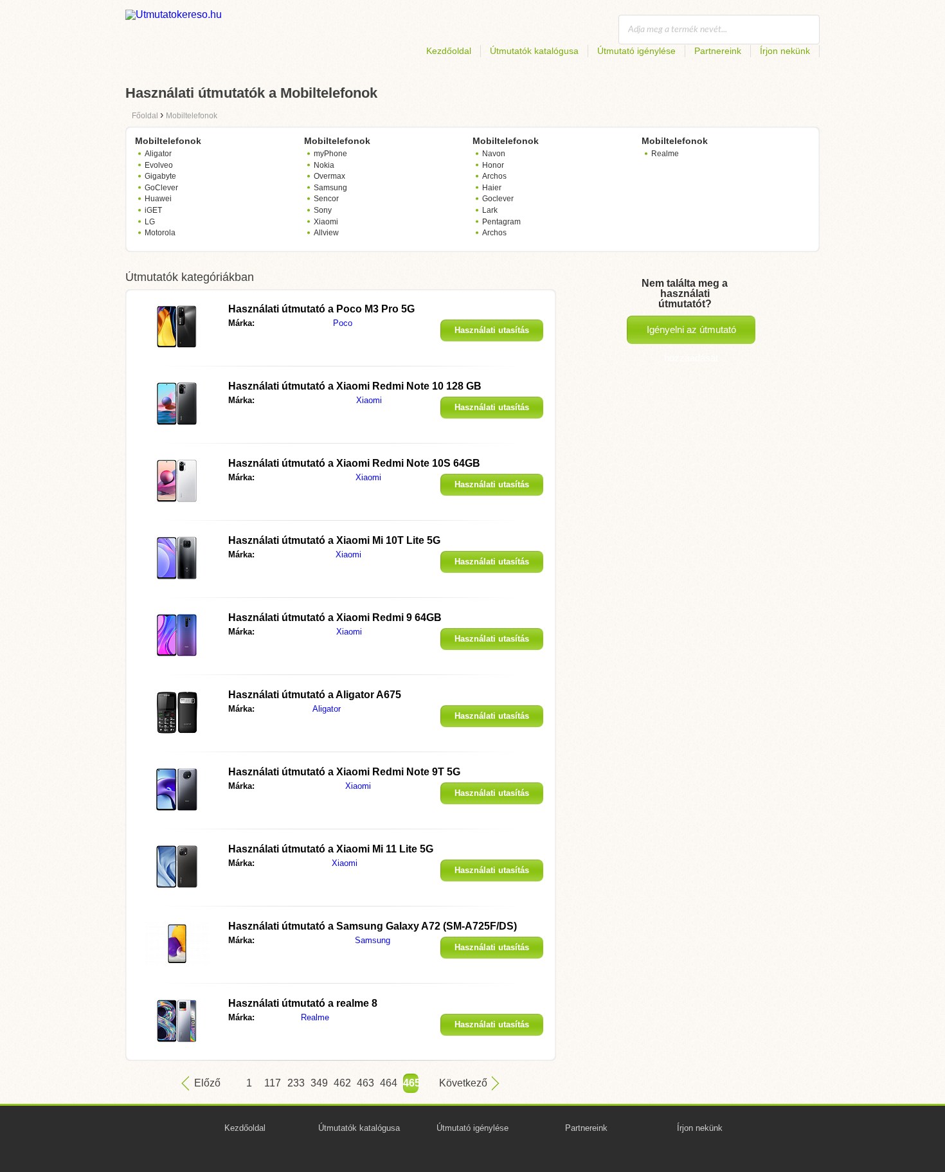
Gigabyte (160, 176)
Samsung (330, 187)
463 (364, 1082)
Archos (494, 176)
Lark (490, 210)
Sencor (326, 198)
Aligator (158, 153)
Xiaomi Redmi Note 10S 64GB (354, 463)
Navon (493, 153)
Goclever (498, 198)
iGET (153, 210)
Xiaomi (326, 221)
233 (295, 1082)
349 (318, 1082)
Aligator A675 (314, 694)
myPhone (330, 153)
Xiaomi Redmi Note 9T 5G (344, 771)
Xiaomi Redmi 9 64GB (335, 617)
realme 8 (302, 1003)
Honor (493, 165)
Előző (207, 1082)
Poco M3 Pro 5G (321, 308)
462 (341, 1082)
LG (150, 221)
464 (387, 1082)
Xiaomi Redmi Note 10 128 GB (355, 386)
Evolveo (159, 165)
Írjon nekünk (785, 51)
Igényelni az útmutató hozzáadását (691, 334)
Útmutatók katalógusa (534, 51)
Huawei (158, 198)
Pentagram (501, 221)
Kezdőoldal (448, 51)
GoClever (161, 187)
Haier (491, 187)
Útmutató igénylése (636, 51)
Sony (323, 210)
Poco (342, 323)
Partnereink (717, 51)
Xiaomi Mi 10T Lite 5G (334, 540)
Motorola (160, 232)
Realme (665, 153)
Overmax (329, 176)
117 (272, 1082)
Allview (326, 232)
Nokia (324, 165)
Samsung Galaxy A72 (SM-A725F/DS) (372, 926)
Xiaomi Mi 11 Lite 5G (330, 848)
